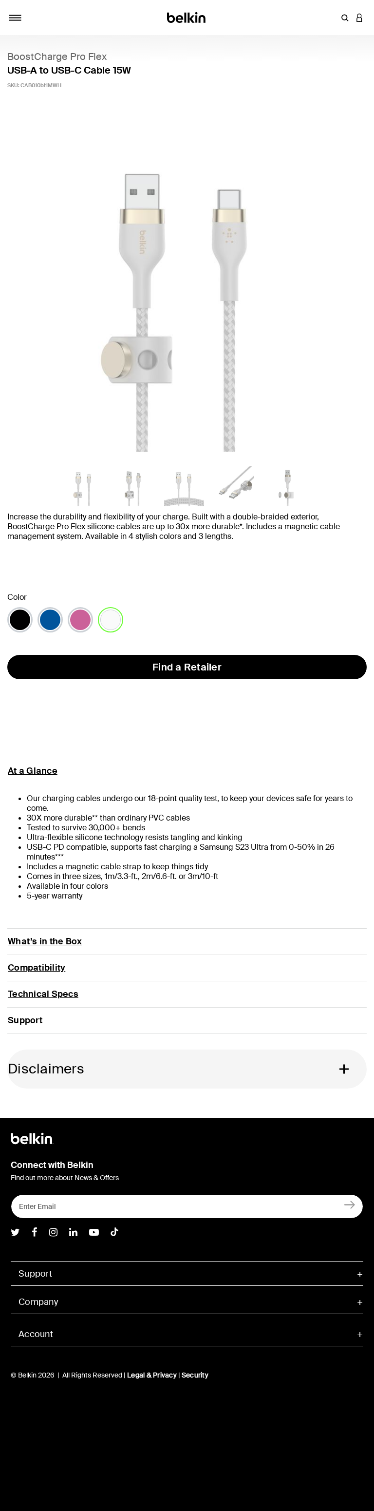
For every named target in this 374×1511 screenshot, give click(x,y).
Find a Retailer (187, 667)
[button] (344, 17)
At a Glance (32, 771)
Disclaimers (46, 1069)
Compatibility (36, 968)
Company (38, 1302)
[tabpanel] (187, 288)
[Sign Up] (350, 1204)
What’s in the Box (45, 941)
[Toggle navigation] (15, 17)
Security (195, 1375)
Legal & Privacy (152, 1375)
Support (25, 1020)
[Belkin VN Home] (187, 17)
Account (36, 1334)
